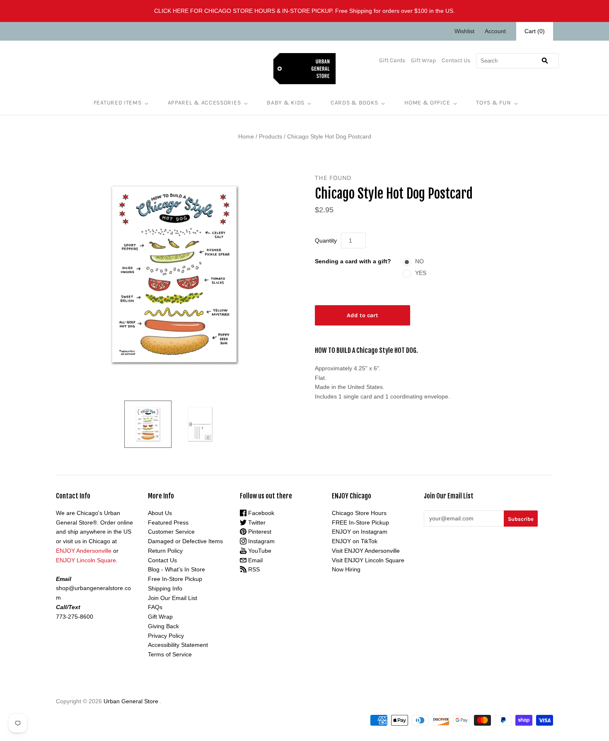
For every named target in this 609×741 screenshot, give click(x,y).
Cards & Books (354, 102)
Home (246, 136)
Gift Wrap (423, 60)
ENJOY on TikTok (354, 541)
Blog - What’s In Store (176, 569)
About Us (160, 513)
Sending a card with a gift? (353, 261)
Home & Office (427, 102)
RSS (253, 569)
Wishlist (464, 31)
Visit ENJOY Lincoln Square (368, 560)
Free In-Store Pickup (175, 579)
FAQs (155, 607)
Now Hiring (346, 569)
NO (419, 261)
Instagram (261, 541)
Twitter (256, 522)
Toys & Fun (493, 102)
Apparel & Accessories (204, 102)
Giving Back (163, 626)
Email (255, 560)
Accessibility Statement (178, 644)
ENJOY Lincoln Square (86, 560)
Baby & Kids (285, 102)
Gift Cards (392, 60)
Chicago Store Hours (359, 513)
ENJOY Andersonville (83, 550)
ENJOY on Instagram (359, 531)
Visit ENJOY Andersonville (366, 550)
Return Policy (165, 550)
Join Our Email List (172, 598)
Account (495, 31)
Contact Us (456, 60)
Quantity (326, 240)
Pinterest (259, 531)
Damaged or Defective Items (185, 541)
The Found (333, 178)
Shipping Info (165, 588)
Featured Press (168, 522)
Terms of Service (170, 654)
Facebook (260, 513)
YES (420, 273)
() (534, 31)
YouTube (259, 550)
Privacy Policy (166, 635)
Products (270, 136)
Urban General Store (131, 701)
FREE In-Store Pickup (360, 522)
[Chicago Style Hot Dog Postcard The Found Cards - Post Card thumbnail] (148, 424)
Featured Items (118, 102)
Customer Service (171, 531)
